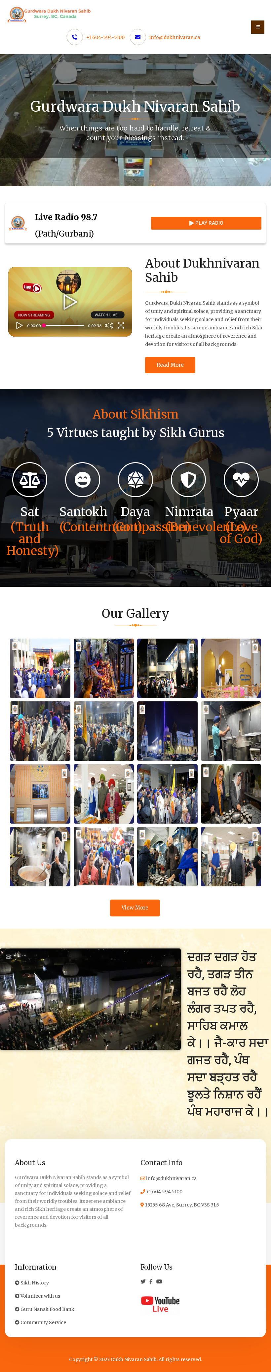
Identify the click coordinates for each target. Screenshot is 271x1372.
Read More (170, 365)
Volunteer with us (39, 1296)
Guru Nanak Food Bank (46, 1309)
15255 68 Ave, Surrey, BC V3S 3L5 (181, 1205)
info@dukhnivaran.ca (174, 37)
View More (135, 908)
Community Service (42, 1322)
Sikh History (34, 1283)
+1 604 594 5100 (163, 1192)
